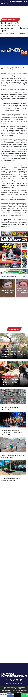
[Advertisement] (14, 311)
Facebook (10, 695)
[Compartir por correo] (10, 68)
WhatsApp (24, 695)
